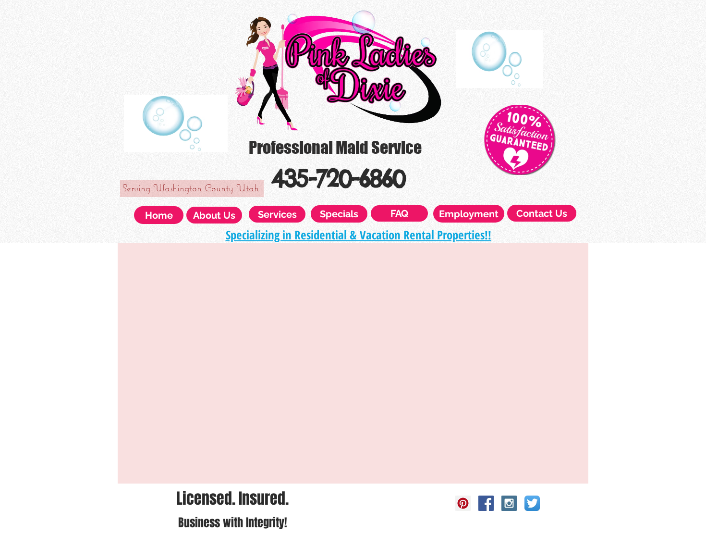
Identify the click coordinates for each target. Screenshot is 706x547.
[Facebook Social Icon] (486, 503)
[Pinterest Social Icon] (463, 503)
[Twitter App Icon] (532, 503)
